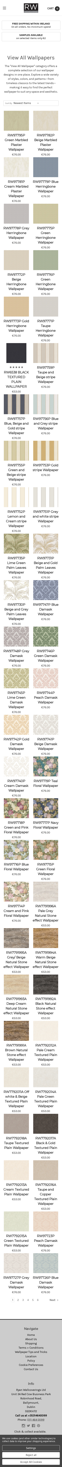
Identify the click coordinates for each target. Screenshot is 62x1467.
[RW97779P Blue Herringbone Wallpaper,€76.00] (45, 167)
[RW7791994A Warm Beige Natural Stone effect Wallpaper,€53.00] (45, 938)
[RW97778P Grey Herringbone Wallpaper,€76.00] (16, 214)
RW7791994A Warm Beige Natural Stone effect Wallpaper (46, 960)
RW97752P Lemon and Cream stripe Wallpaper (16, 519)
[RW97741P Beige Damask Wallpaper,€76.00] (45, 725)
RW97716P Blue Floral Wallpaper (16, 867)
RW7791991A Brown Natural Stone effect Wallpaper (16, 1052)
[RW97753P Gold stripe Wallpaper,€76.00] (45, 451)
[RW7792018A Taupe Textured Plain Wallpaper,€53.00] (16, 1124)
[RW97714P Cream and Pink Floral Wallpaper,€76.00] (16, 892)
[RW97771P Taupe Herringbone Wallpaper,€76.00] (45, 307)
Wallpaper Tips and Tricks (31, 1352)
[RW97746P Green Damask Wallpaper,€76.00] (45, 637)
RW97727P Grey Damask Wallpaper (16, 1282)
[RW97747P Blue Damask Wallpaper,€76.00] (45, 590)
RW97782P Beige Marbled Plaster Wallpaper (45, 142)
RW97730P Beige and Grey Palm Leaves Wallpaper (16, 612)
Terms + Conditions (31, 1347)
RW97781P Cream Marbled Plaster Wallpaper (16, 189)
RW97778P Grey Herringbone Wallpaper (16, 233)
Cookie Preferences (31, 1365)
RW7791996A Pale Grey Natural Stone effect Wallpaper (46, 913)
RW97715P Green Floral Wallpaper (45, 869)
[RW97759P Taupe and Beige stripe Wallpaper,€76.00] (45, 353)
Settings (31, 1448)
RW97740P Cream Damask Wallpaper (16, 785)
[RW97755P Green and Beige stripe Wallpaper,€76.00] (16, 451)
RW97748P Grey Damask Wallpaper (16, 655)
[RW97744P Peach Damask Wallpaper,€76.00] (45, 678)
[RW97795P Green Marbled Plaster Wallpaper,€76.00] (16, 121)
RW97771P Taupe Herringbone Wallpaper (46, 328)
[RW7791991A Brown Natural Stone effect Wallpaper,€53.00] (16, 1031)
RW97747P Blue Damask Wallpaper (46, 609)
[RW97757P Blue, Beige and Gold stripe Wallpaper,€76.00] (16, 404)
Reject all (31, 1455)
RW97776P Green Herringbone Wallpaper (46, 282)
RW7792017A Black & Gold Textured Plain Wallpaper (45, 1145)
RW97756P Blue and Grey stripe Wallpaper (46, 423)
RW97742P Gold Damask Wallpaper (16, 744)
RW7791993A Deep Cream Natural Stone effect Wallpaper (16, 1006)
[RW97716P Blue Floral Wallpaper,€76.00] (16, 850)
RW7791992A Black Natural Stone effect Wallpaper (45, 1006)
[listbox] (27, 103)
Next (53, 1300)
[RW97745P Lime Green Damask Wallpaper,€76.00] (16, 678)
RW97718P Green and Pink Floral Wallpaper (16, 827)
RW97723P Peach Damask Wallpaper (46, 1240)
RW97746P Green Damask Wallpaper (45, 655)
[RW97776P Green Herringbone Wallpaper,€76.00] (45, 260)
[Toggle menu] (4, 8)
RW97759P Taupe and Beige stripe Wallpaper (45, 375)
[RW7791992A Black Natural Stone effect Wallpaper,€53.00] (45, 984)
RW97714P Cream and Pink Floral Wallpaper (16, 911)
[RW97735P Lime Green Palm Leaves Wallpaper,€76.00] (16, 544)
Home (31, 1335)
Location (31, 1356)
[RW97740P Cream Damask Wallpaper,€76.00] (16, 766)
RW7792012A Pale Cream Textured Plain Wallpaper (45, 1052)
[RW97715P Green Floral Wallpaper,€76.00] (45, 850)
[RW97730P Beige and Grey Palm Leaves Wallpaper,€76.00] (16, 590)
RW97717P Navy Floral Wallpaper (46, 825)
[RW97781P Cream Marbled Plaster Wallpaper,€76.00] (16, 167)
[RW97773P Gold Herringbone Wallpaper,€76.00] (16, 307)
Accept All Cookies (31, 1462)
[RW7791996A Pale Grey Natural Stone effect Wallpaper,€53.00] (45, 892)
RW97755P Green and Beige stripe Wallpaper (16, 472)
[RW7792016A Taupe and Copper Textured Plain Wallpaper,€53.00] (45, 1170)
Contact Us (31, 1369)
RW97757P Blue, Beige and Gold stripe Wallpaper (16, 426)
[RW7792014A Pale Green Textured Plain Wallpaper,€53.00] (45, 1077)
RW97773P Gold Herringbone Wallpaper (16, 325)
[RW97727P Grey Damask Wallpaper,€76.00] (16, 1263)
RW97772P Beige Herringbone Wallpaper (16, 282)
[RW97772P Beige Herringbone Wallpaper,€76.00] (16, 260)
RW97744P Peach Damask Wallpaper (46, 697)
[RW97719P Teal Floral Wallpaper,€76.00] (45, 766)
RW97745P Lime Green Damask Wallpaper (16, 700)
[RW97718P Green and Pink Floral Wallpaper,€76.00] (16, 808)
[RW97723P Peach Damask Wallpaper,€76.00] (45, 1221)
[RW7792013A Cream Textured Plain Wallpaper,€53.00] (16, 1170)
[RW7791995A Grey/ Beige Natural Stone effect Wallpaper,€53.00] (16, 938)
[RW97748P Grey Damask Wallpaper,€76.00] (16, 637)
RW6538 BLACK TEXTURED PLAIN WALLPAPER (16, 379)
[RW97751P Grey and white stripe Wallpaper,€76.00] (45, 497)
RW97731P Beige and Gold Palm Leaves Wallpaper (46, 565)
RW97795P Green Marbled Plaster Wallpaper (16, 142)
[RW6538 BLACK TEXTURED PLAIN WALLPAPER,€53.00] (16, 353)
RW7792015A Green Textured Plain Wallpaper (16, 1240)
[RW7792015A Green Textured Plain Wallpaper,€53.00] (16, 1221)
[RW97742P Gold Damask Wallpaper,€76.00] (16, 725)
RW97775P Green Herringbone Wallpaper (46, 235)
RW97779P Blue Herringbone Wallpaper (46, 186)
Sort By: (8, 103)
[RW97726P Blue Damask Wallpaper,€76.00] (45, 1263)
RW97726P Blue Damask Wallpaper (46, 1282)
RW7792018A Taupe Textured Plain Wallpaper (16, 1143)
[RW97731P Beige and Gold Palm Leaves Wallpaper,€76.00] (45, 544)
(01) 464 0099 (35, 1419)
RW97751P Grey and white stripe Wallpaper (46, 516)
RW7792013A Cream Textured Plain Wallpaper (16, 1189)
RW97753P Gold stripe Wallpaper (46, 467)
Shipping (31, 1343)
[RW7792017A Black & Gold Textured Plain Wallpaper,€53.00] (45, 1124)
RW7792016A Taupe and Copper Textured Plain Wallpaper (45, 1194)
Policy (31, 1360)
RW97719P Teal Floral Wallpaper (45, 783)
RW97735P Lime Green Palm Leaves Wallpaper (16, 565)
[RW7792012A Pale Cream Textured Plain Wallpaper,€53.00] (45, 1031)
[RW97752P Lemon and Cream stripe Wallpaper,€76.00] (16, 497)
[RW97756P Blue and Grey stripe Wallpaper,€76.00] (45, 404)
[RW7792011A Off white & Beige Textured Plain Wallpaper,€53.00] (16, 1077)
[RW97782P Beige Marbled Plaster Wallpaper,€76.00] (45, 121)
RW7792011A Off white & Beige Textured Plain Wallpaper (16, 1099)
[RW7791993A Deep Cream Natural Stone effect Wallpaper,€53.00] (16, 984)
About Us (31, 1339)
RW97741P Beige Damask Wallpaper (45, 744)
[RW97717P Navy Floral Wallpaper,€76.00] (45, 808)
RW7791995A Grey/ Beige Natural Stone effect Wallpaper (16, 960)
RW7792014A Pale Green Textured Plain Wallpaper (45, 1099)
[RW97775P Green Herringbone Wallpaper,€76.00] (45, 214)
